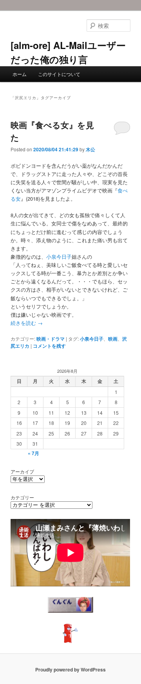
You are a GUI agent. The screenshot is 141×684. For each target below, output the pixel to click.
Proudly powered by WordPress (70, 669)
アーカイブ (22, 471)
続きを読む (27, 323)
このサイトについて (59, 74)
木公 (90, 149)
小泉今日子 (59, 256)
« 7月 (33, 453)
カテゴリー (22, 497)
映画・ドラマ (50, 338)
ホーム (20, 74)
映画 (113, 338)
